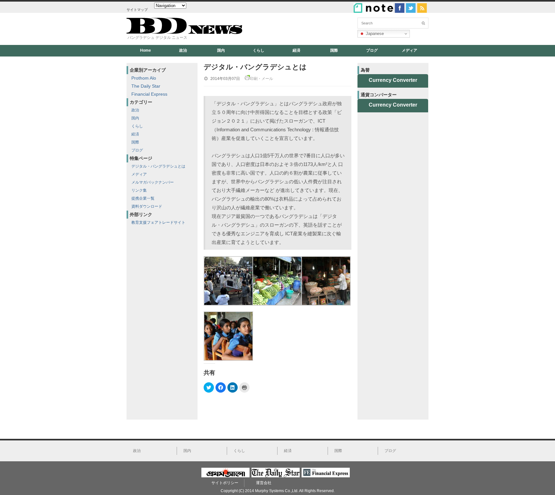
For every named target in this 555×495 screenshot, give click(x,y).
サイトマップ (137, 10)
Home (145, 50)
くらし (258, 50)
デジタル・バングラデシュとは (158, 166)
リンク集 (139, 190)
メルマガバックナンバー (152, 182)
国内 (221, 50)
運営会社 (263, 483)
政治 (183, 50)
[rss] (422, 8)
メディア (409, 50)
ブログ (372, 50)
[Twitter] (411, 8)
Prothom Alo (143, 78)
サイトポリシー (224, 483)
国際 (334, 50)
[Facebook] (399, 8)
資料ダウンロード (146, 206)
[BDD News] (184, 32)
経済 (296, 50)
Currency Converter (393, 80)
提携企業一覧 (142, 198)
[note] (373, 8)
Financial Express (149, 94)
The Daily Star (145, 86)
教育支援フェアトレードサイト (158, 222)
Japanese (374, 33)
